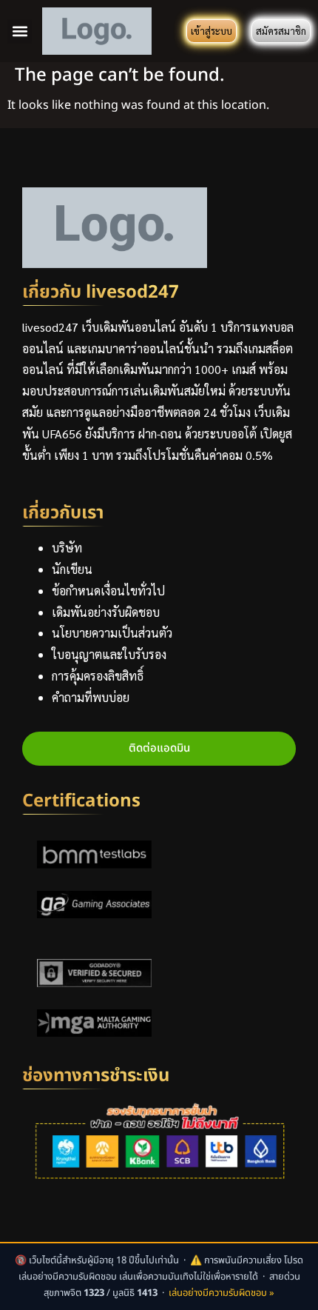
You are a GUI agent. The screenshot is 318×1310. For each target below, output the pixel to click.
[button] (19, 31)
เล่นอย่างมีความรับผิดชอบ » (221, 1293)
